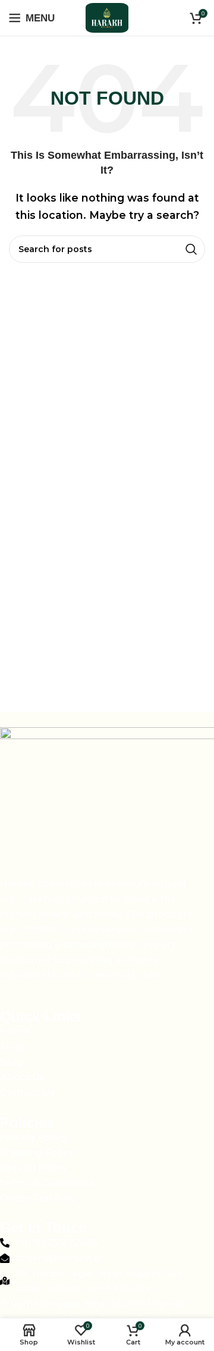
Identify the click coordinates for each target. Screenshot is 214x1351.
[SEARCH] (191, 249)
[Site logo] (107, 17)
